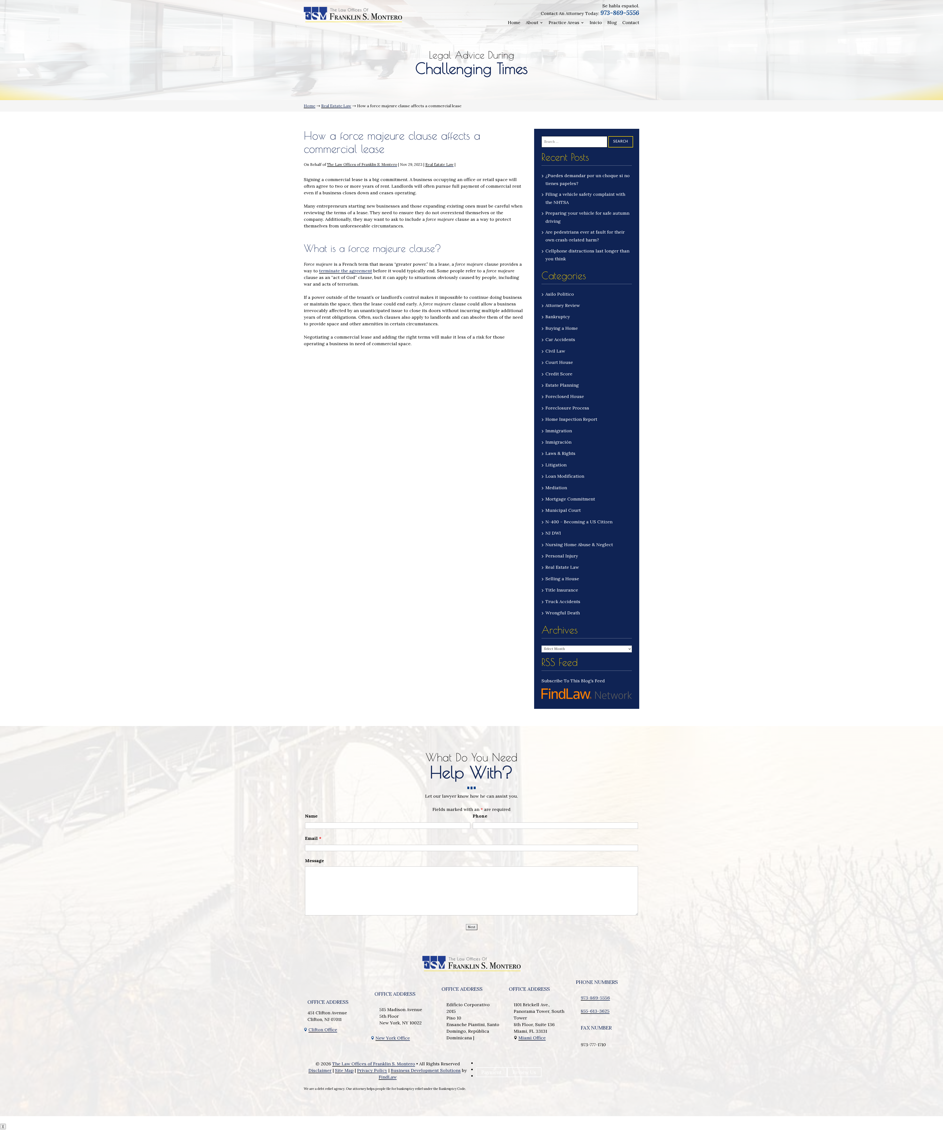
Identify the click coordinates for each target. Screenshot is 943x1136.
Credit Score (558, 374)
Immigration (558, 431)
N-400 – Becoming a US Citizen (578, 522)
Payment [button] (491, 1072)
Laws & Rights (560, 453)
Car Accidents (560, 339)
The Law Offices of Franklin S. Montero (362, 164)
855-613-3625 (595, 1011)
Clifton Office (322, 1029)
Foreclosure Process (567, 408)
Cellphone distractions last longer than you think (587, 255)
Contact (630, 22)
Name (311, 816)
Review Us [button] (524, 1072)
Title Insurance (561, 590)
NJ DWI (553, 533)
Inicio (596, 22)
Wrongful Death (562, 613)
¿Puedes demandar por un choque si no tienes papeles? (587, 179)
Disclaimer (320, 1070)
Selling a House (562, 578)
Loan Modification (564, 476)
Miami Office (532, 1038)
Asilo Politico (559, 294)
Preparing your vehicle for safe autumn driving (587, 217)
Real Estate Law (439, 164)
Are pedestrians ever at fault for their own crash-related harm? (585, 236)
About (532, 22)
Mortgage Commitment (570, 499)
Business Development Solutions (426, 1070)
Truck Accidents (562, 601)
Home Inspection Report (571, 419)
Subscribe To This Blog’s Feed (573, 681)
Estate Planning (562, 385)
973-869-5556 (619, 13)
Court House (559, 362)
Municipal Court (563, 510)
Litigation (556, 465)
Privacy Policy (372, 1070)
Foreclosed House (564, 396)
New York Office (392, 1038)
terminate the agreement (345, 271)
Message (314, 860)
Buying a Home (561, 328)
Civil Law (555, 351)
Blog (612, 22)
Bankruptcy (557, 316)
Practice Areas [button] (564, 22)
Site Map (344, 1070)
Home (514, 22)
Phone (480, 816)
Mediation (556, 487)
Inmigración (558, 442)
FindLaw (388, 1077)
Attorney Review (562, 305)
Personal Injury (561, 556)
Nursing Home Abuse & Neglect (579, 544)
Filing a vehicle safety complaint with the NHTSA (585, 198)
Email (313, 838)
